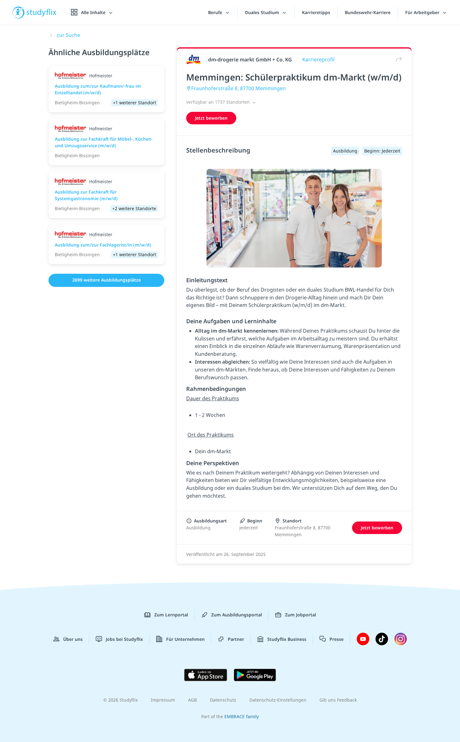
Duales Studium (262, 12)
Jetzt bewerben (211, 118)
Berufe (215, 12)
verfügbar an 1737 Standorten (218, 102)
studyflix (42, 12)
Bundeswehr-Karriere (368, 12)
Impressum (163, 700)
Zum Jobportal (300, 615)
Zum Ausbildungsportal (236, 615)
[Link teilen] (397, 59)
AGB (192, 700)
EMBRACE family (241, 716)
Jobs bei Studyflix (124, 639)
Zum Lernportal (171, 615)
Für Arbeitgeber (423, 12)
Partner (236, 639)
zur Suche (68, 35)
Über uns (73, 639)
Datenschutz (223, 700)
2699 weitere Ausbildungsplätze (106, 280)
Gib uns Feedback (338, 700)
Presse (337, 639)
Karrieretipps (316, 12)
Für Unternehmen (185, 639)
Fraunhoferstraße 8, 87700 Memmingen (238, 88)
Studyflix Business (286, 639)
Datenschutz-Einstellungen (277, 700)
